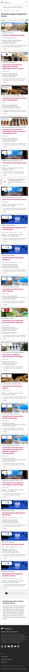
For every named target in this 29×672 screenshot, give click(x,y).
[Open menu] (26, 2)
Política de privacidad (15, 668)
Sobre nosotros (4, 656)
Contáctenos (4, 662)
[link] (17, 10)
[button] (12, 20)
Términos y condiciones (6, 668)
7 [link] (22, 593)
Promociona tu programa (6, 659)
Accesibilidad (23, 668)
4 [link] (14, 593)
